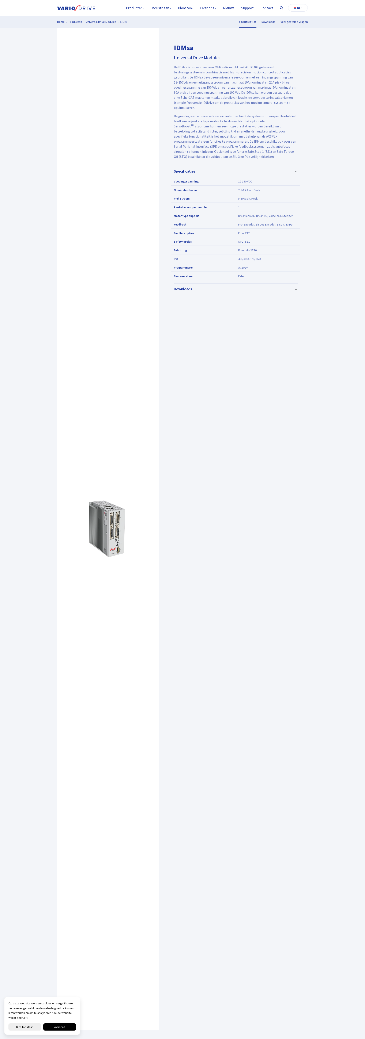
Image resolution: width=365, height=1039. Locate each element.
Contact (266, 7)
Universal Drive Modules (101, 22)
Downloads (268, 22)
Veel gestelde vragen (294, 22)
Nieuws (228, 7)
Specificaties (247, 22)
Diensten (185, 7)
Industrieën (160, 7)
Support (247, 7)
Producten (134, 7)
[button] (298, 8)
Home (61, 22)
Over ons (207, 7)
